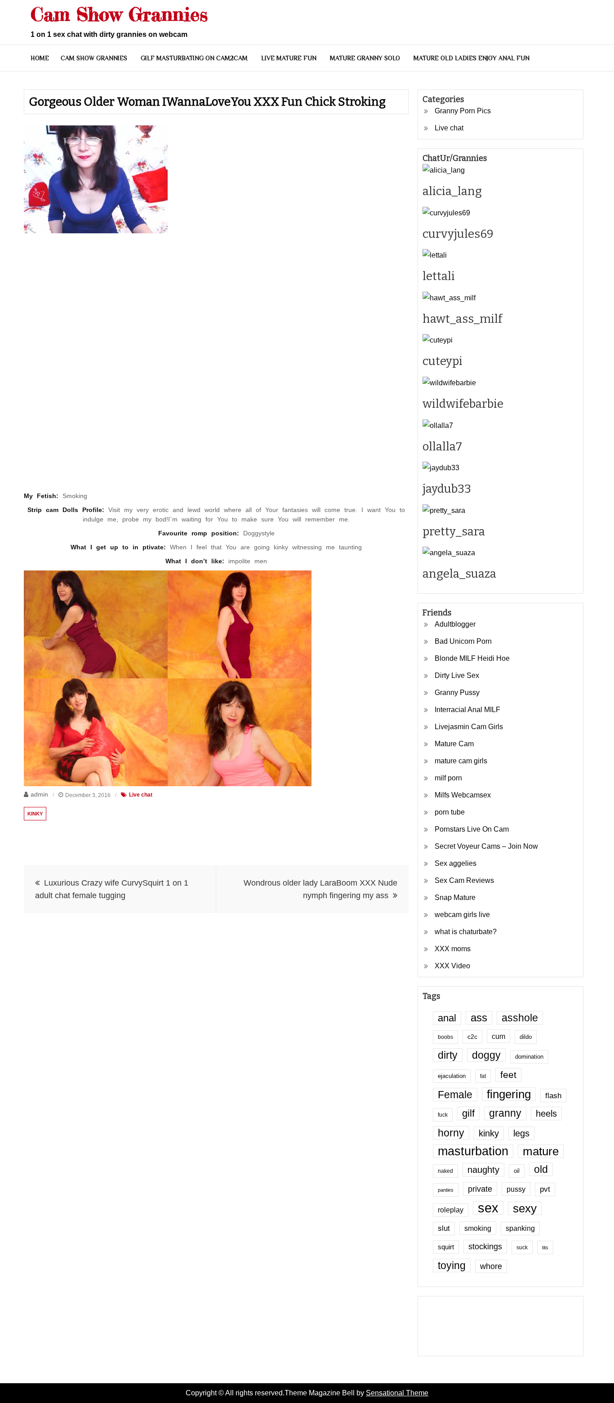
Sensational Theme (397, 1393)
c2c (472, 1036)
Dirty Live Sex (457, 675)
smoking (477, 1228)
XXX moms (453, 949)
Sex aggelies (455, 863)
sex (488, 1208)
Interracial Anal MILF (467, 709)
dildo (526, 1037)
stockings (485, 1246)
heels (546, 1113)
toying (452, 1265)
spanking (520, 1228)
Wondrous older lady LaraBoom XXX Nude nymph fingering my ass (320, 889)
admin (39, 794)
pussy (516, 1189)
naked (445, 1171)
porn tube (450, 812)
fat (483, 1076)
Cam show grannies (94, 58)
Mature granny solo (365, 58)
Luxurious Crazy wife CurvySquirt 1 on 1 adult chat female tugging (111, 889)
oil (517, 1171)
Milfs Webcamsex (463, 795)
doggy (486, 1055)
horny (451, 1133)
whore (491, 1266)
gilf (468, 1113)
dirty (448, 1055)
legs (521, 1133)
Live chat (140, 794)
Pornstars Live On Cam (472, 829)
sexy (525, 1208)
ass (479, 1018)
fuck (443, 1115)
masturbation (473, 1151)
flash (553, 1095)
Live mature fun (288, 58)
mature (541, 1151)
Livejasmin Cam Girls (469, 726)
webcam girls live (462, 914)
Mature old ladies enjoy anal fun (471, 58)
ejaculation (452, 1076)
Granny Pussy (457, 692)
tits (545, 1247)
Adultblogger (455, 624)
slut (444, 1228)
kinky (35, 813)
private (480, 1189)
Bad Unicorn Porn (463, 641)
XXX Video (452, 966)
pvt (545, 1189)
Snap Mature (455, 897)
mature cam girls (461, 761)
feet (508, 1074)
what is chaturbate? (466, 931)
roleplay (450, 1210)
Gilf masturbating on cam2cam (194, 58)
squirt (446, 1247)
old (541, 1169)
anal (447, 1018)
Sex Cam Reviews (464, 880)
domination (529, 1057)
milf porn (448, 778)
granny (505, 1113)
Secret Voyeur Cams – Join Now (486, 846)
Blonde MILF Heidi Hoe (472, 658)
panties (446, 1190)
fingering (509, 1094)
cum (498, 1036)
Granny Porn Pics (463, 111)
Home (40, 58)
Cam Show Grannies (119, 14)
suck (522, 1247)
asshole (520, 1018)
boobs (445, 1037)
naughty (483, 1170)
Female (455, 1094)
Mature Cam (454, 744)
